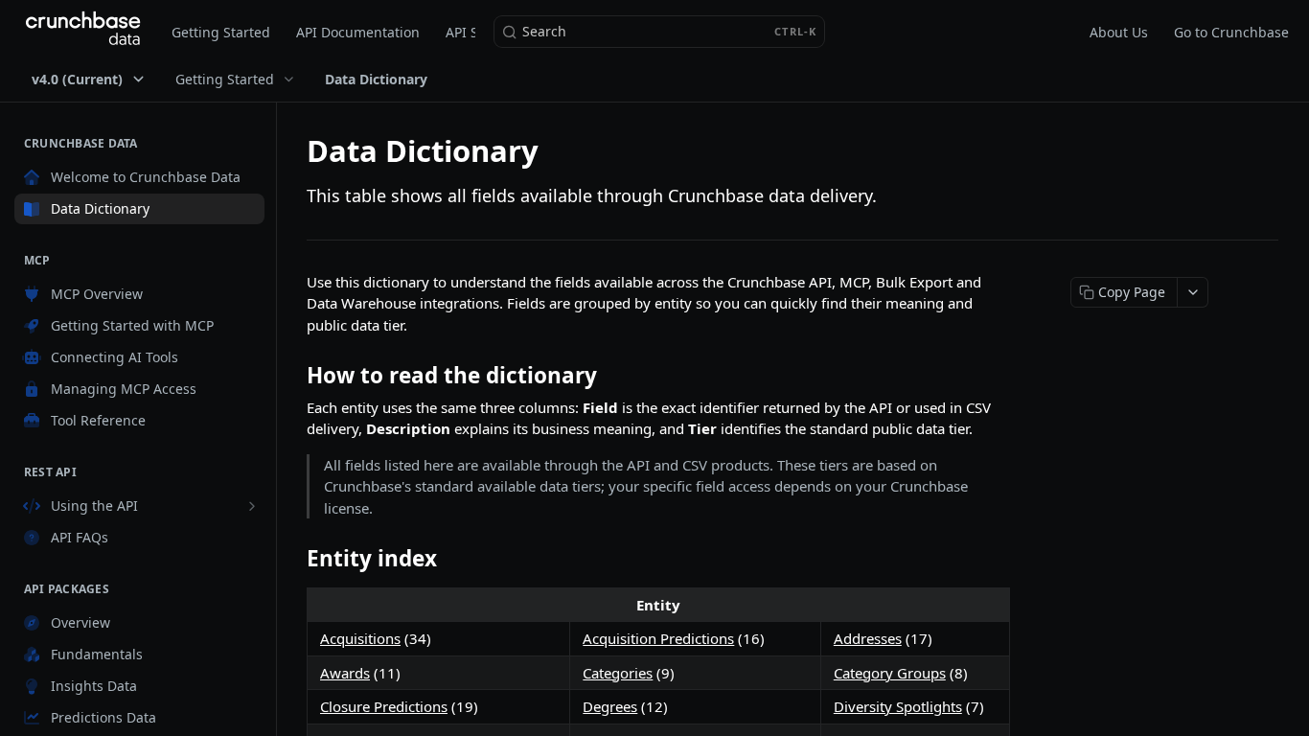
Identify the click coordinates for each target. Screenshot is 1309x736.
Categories (618, 672)
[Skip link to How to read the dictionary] (294, 375)
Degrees (610, 706)
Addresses (868, 638)
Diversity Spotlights (898, 706)
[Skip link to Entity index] (294, 558)
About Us (1119, 32)
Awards (345, 672)
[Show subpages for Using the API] (252, 506)
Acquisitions (360, 638)
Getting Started (221, 32)
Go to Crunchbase (1231, 32)
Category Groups (890, 672)
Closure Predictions (384, 706)
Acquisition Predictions (658, 638)
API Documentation (358, 32)
